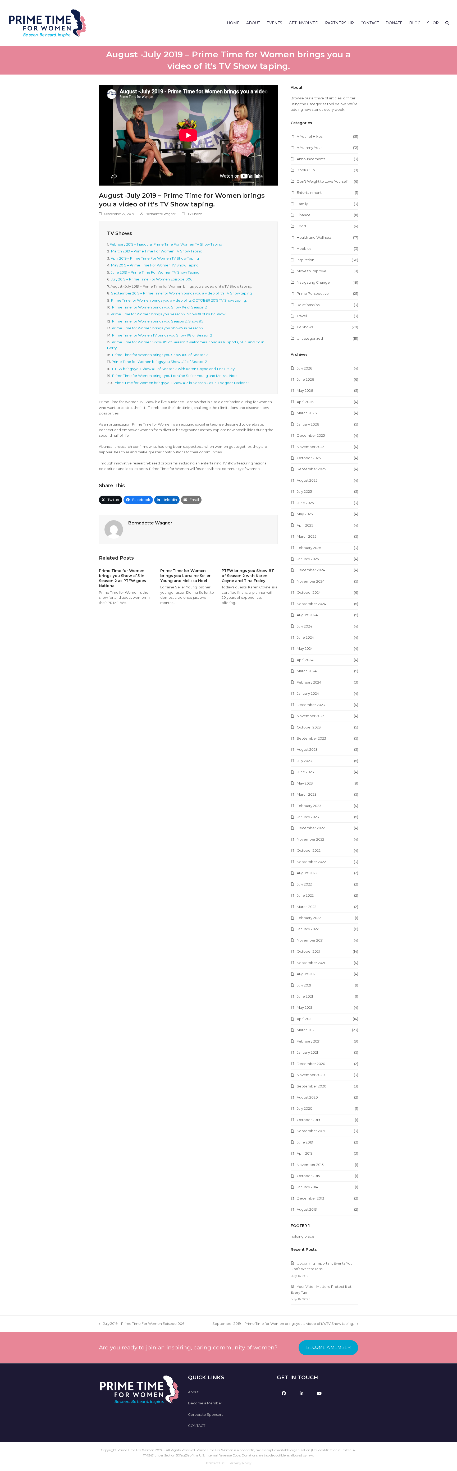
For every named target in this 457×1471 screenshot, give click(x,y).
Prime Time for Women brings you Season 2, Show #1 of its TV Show (168, 314)
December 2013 (310, 1198)
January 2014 (307, 1187)
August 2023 (307, 749)
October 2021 (308, 951)
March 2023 (307, 794)
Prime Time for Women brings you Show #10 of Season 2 (160, 355)
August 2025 (307, 480)
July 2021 (304, 985)
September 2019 (311, 1131)
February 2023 (309, 806)
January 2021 (307, 1052)
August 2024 (307, 615)
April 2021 (304, 1019)
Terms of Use (215, 1463)
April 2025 (305, 525)
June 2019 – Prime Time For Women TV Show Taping (155, 272)
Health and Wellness (314, 237)
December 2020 (311, 1064)
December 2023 (311, 705)
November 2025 (310, 447)
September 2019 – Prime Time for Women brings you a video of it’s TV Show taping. (182, 293)
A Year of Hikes (309, 136)
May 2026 (305, 390)
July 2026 (304, 368)
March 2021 (306, 1030)
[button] (447, 23)
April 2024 (305, 660)
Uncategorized (310, 338)
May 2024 (305, 648)
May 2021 (304, 1007)
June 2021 (305, 996)
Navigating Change (313, 282)
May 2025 (305, 514)
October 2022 (309, 850)
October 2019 (308, 1120)
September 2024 (311, 604)
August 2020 (307, 1097)
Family (302, 204)
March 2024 (307, 671)
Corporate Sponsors (205, 1414)
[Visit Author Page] (113, 529)
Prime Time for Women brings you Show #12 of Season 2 (159, 361)
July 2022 (304, 884)
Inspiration (305, 260)
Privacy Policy (241, 1463)
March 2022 (306, 907)
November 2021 (310, 940)
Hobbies (304, 248)
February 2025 (309, 548)
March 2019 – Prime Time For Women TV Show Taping (156, 251)
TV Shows (195, 214)
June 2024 (305, 637)
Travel (302, 316)
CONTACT (196, 1425)
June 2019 (305, 1142)
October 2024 (309, 592)
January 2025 (308, 559)
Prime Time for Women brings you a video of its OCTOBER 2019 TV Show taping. (179, 300)
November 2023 (311, 716)
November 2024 (311, 581)
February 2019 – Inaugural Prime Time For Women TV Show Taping (166, 244)
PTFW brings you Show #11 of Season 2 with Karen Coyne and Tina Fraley (173, 369)
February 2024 (309, 682)
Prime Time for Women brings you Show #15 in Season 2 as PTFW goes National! (181, 383)
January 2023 (308, 817)
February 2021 (308, 1041)
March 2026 (307, 413)
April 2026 (305, 402)
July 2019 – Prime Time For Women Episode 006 (151, 279)
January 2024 (308, 693)
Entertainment (309, 192)
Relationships (308, 305)
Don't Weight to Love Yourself (322, 181)
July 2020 (304, 1108)
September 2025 (311, 469)
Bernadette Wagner (161, 214)
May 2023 (305, 783)
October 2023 (309, 727)
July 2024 (304, 626)
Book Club (306, 170)
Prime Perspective (313, 293)
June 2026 (305, 379)
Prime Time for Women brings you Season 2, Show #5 (157, 321)
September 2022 (311, 862)
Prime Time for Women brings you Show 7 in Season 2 (157, 328)
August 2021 (307, 974)
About (193, 1392)
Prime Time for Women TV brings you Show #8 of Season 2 (162, 335)
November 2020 (311, 1075)
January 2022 (308, 929)
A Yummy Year (309, 147)
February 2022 (309, 918)
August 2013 (307, 1209)
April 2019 (305, 1153)
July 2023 (304, 761)
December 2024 (311, 570)
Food (301, 226)
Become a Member (205, 1403)
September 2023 (311, 738)
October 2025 (309, 458)
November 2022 (310, 839)
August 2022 (307, 873)
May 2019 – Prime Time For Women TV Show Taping (155, 265)
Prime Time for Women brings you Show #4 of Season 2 (159, 307)
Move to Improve (311, 271)
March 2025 (306, 536)
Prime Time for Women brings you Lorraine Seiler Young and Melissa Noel (174, 375)
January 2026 (308, 424)
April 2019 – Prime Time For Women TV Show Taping (155, 258)
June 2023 (305, 772)
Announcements (311, 159)
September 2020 (311, 1086)
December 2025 (311, 435)
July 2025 (304, 491)
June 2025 (305, 503)
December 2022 (311, 828)
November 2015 (310, 1165)
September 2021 (311, 963)
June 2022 (305, 895)
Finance (303, 215)
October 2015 (308, 1176)
